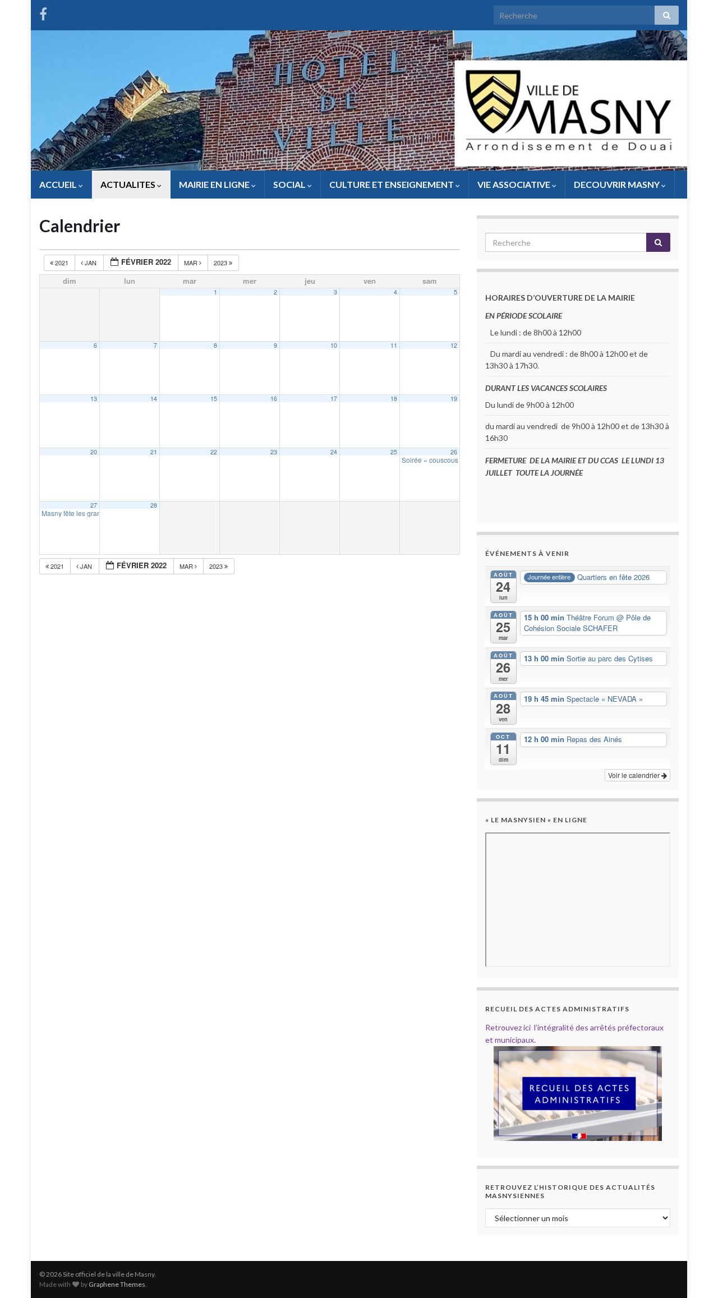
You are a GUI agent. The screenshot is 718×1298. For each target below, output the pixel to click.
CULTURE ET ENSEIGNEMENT (392, 184)
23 (273, 452)
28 (153, 505)
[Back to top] (693, 1273)
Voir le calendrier (634, 775)
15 (213, 398)
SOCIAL (290, 184)
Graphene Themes (117, 1284)
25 (393, 452)
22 (213, 452)
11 (393, 345)
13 (93, 398)
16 (273, 398)
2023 (221, 262)
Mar (191, 262)
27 (93, 505)
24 (333, 452)
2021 (61, 262)
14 (153, 398)
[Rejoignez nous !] (43, 12)
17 (333, 398)
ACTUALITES (128, 184)
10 (333, 345)
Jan (90, 262)
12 (453, 345)
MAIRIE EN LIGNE (215, 184)
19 (453, 398)
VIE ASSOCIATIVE (514, 184)
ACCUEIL (59, 184)
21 (153, 452)
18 (393, 398)
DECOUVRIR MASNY (617, 184)
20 (93, 452)
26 (453, 452)
